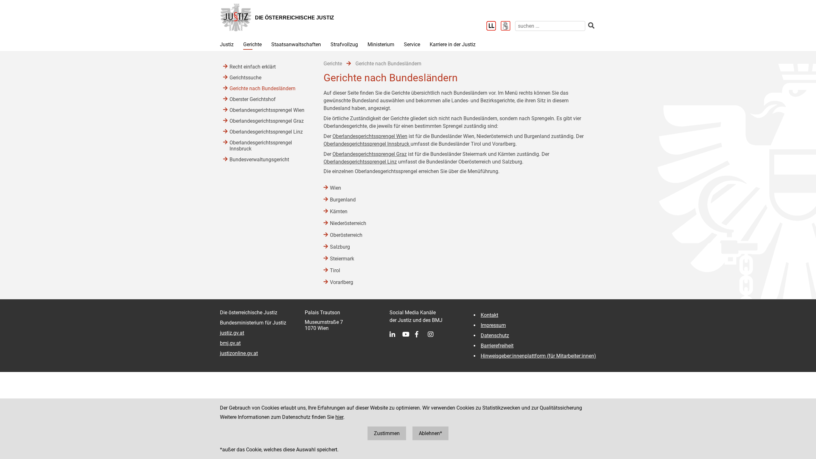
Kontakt (489, 315)
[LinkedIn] (396, 334)
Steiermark (342, 259)
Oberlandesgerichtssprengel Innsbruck (367, 144)
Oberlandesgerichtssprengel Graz (369, 154)
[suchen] (591, 25)
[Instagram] (434, 334)
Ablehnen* (430, 433)
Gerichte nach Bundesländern (262, 88)
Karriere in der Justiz (453, 44)
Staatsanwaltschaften (296, 44)
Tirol (335, 270)
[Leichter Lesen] (493, 26)
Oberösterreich (346, 235)
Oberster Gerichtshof (252, 99)
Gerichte (252, 44)
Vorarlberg (341, 282)
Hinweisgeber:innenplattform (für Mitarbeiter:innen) (538, 356)
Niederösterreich (348, 223)
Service (412, 44)
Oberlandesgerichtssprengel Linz (360, 162)
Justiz (227, 44)
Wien (335, 188)
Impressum (493, 325)
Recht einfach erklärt (252, 67)
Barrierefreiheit (497, 346)
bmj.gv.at (230, 343)
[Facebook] (421, 334)
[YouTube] (408, 334)
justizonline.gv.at (239, 353)
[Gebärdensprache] (508, 26)
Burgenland (343, 200)
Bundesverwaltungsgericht (259, 160)
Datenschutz (495, 335)
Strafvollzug (344, 44)
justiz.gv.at (232, 333)
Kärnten (338, 211)
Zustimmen (387, 433)
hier (339, 417)
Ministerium (381, 44)
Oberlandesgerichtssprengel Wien (369, 136)
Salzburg (340, 247)
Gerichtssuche (245, 78)
